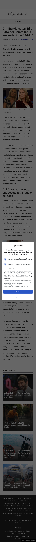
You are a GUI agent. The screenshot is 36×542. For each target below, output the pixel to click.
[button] (18, 268)
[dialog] (18, 271)
